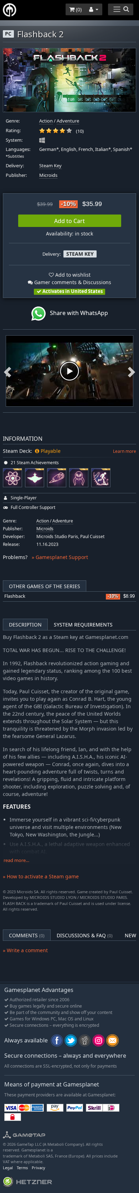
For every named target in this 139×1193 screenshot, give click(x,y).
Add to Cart (69, 221)
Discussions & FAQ (85, 935)
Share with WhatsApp (77, 313)
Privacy (38, 1167)
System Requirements (83, 624)
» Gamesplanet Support (60, 557)
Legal (8, 1167)
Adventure (68, 121)
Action (46, 121)
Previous (7, 371)
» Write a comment (25, 950)
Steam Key (50, 166)
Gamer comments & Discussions (72, 282)
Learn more (124, 451)
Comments (27, 935)
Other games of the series (44, 586)
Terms (22, 1167)
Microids (48, 175)
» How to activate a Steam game (41, 876)
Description (25, 624)
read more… (16, 860)
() (78, 9)
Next (131, 371)
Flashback (14, 596)
